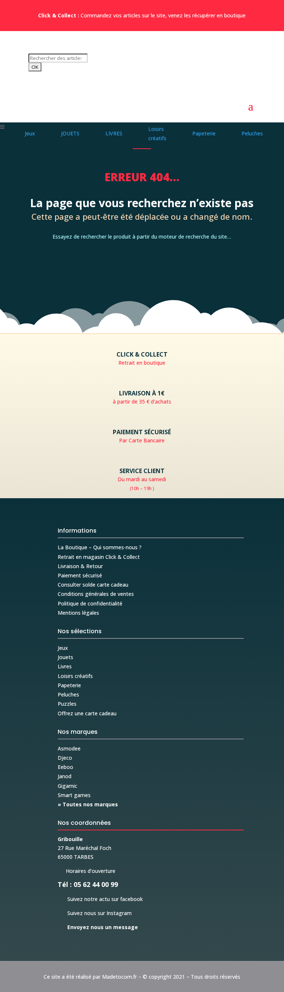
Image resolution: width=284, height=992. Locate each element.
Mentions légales (78, 612)
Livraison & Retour (80, 566)
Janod (64, 776)
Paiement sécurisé (80, 575)
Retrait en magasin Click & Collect (99, 556)
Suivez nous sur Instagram (95, 913)
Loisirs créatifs (75, 675)
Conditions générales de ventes (96, 593)
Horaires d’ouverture (86, 870)
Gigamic (67, 785)
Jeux (63, 647)
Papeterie (69, 685)
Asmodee (69, 748)
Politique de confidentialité (90, 603)
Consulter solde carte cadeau (93, 584)
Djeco (65, 757)
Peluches (68, 694)
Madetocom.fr (119, 976)
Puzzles (67, 703)
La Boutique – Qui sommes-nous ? (100, 547)
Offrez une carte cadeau (87, 713)
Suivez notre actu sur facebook (100, 898)
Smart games (74, 795)
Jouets (65, 657)
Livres (65, 666)
